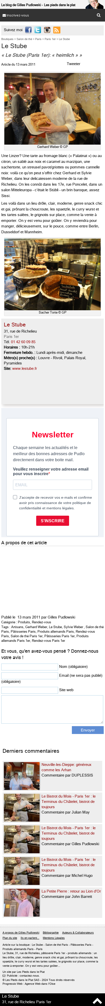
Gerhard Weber (36, 627)
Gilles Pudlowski (61, 617)
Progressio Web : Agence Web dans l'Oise (29, 983)
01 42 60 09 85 (23, 342)
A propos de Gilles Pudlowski (21, 932)
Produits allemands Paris (55, 631)
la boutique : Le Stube (29, 944)
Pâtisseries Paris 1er (59, 636)
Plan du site (10, 938)
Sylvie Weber (73, 627)
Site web (66, 690)
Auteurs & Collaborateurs (78, 932)
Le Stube (55, 627)
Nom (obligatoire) (73, 667)
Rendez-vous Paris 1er (48, 641)
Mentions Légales (54, 938)
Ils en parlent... (30, 938)
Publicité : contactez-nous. (21, 975)
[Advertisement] (39, 579)
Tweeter (73, 64)
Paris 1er (11, 337)
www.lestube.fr (24, 368)
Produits (24, 622)
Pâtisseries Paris (23, 631)
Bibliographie (51, 932)
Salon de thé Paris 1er (27, 636)
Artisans (17, 627)
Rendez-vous (41, 622)
